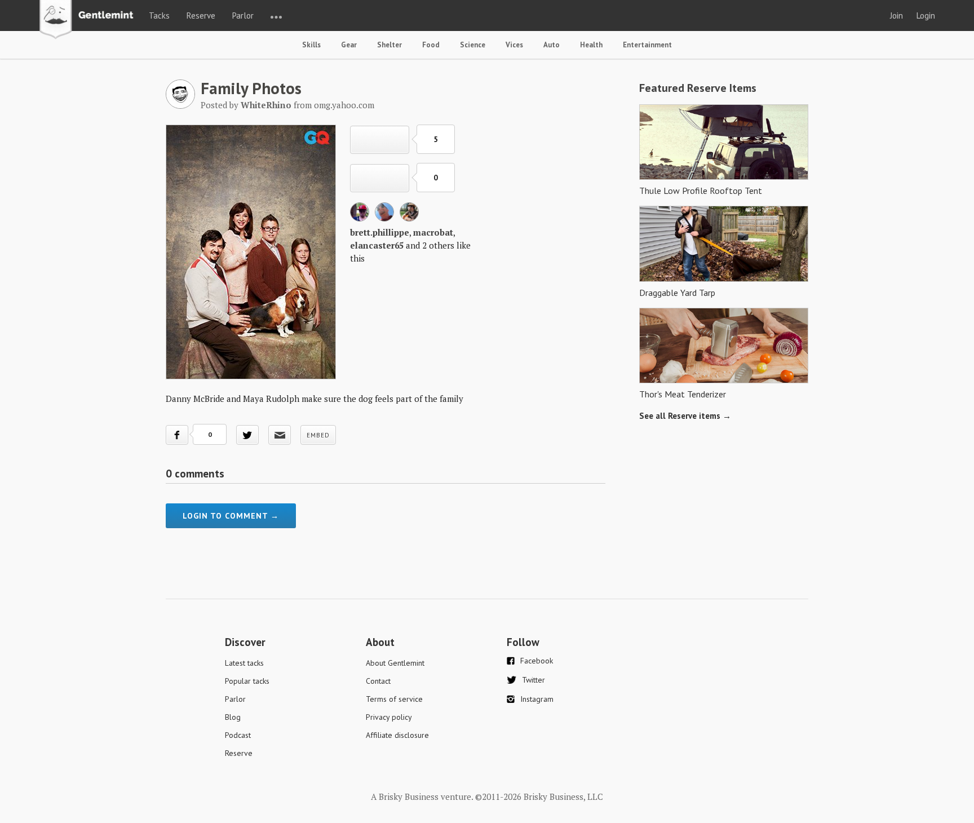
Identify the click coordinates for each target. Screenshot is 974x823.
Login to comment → (231, 516)
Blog (233, 717)
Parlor (243, 15)
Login (926, 15)
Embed (318, 435)
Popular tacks (247, 681)
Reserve (201, 15)
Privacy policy (389, 717)
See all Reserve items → (685, 415)
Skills (311, 45)
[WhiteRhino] (180, 105)
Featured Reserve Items (697, 88)
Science (472, 45)
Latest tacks (244, 663)
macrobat (433, 232)
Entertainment (647, 45)
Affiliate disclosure (397, 735)
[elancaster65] (384, 218)
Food (431, 45)
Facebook (536, 661)
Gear (349, 45)
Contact (378, 681)
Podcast (238, 735)
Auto (551, 45)
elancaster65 (377, 245)
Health (591, 45)
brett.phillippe (379, 232)
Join (896, 15)
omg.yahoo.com (344, 104)
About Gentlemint (395, 663)
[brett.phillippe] (359, 218)
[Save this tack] (379, 178)
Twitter (533, 680)
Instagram (537, 699)
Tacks (159, 15)
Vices (514, 45)
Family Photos (251, 88)
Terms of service (394, 699)
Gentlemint (89, 20)
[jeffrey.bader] (409, 218)
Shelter (389, 45)
